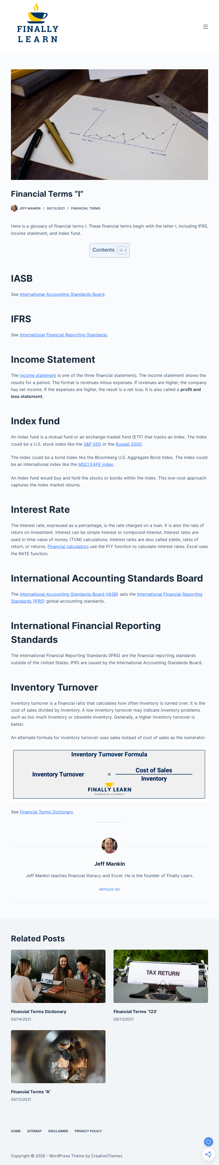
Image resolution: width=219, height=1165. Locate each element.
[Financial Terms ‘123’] (161, 976)
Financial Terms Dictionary (46, 812)
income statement (38, 375)
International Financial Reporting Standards (63, 334)
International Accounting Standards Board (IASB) (69, 594)
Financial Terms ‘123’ (135, 1011)
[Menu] (205, 26)
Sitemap (34, 1131)
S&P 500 (92, 444)
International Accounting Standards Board (62, 294)
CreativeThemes (106, 1155)
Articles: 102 (109, 889)
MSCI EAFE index (95, 464)
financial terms (85, 208)
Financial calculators (68, 546)
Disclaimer (58, 1131)
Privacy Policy (88, 1131)
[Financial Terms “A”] (58, 1056)
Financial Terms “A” (31, 1091)
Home (16, 1131)
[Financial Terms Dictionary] (58, 976)
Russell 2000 (129, 444)
